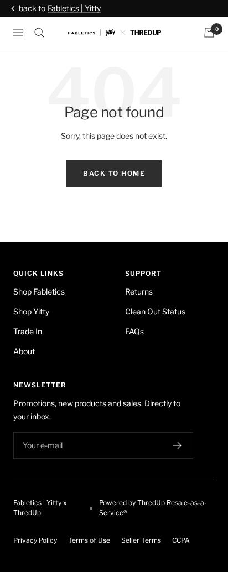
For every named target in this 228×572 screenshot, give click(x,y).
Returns (139, 291)
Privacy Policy (35, 540)
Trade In (27, 331)
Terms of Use (89, 540)
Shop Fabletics (39, 291)
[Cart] (209, 33)
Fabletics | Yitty (74, 8)
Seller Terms (141, 540)
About (24, 351)
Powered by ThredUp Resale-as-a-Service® (153, 507)
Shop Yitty (31, 311)
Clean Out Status (155, 311)
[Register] (177, 445)
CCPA (181, 540)
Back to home (114, 173)
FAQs (134, 331)
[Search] (39, 33)
